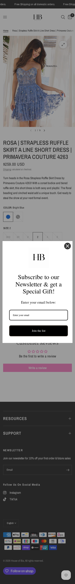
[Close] (67, 246)
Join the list (38, 331)
